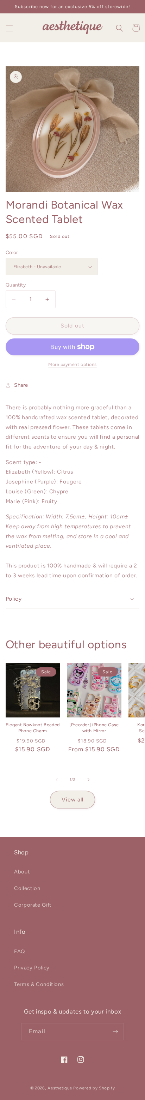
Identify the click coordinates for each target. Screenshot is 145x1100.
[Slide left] (56, 779)
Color (12, 252)
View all (72, 799)
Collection (27, 888)
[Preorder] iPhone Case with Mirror (94, 727)
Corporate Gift (33, 905)
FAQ (19, 951)
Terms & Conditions (39, 984)
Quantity (16, 285)
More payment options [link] (72, 364)
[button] (9, 28)
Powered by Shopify (94, 1088)
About (22, 871)
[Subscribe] (115, 1031)
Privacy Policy (32, 967)
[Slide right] (88, 779)
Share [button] (21, 385)
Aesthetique (60, 1088)
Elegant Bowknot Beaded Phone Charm (33, 727)
